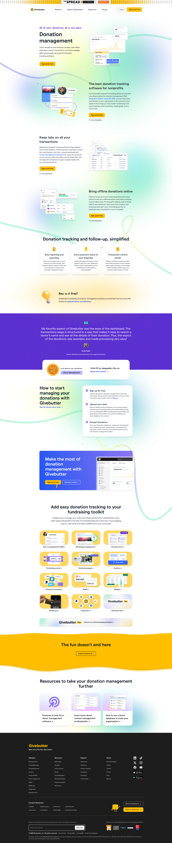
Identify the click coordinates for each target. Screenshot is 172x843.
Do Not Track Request (91, 833)
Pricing (108, 765)
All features (58, 785)
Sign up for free (134, 9)
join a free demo (96, 120)
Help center (84, 761)
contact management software (51, 155)
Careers (109, 768)
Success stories (59, 768)
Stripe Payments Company (50, 836)
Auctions (31, 772)
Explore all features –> (86, 653)
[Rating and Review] (137, 828)
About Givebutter (111, 761)
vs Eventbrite (43, 810)
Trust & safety (84, 779)
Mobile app (32, 785)
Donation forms (33, 761)
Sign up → (116, 398)
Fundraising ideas (59, 775)
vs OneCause (56, 806)
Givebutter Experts (60, 779)
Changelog (84, 772)
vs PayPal (31, 806)
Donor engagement (34, 779)
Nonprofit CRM (33, 775)
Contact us (84, 765)
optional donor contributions (79, 301)
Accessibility (80, 833)
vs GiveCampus (69, 806)
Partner (109, 772)
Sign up (109, 779)
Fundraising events (34, 768)
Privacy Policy (71, 833)
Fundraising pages (34, 765)
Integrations (32, 789)
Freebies (57, 765)
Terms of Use (62, 833)
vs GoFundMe (57, 810)
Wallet (30, 782)
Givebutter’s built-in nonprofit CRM (102, 98)
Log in (122, 9)
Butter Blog (58, 761)
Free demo (84, 775)
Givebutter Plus (33, 792)
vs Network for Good (71, 810)
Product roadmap (86, 768)
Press (108, 775)
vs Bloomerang (44, 806)
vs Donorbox (32, 810)
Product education (60, 782)
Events (56, 772)
